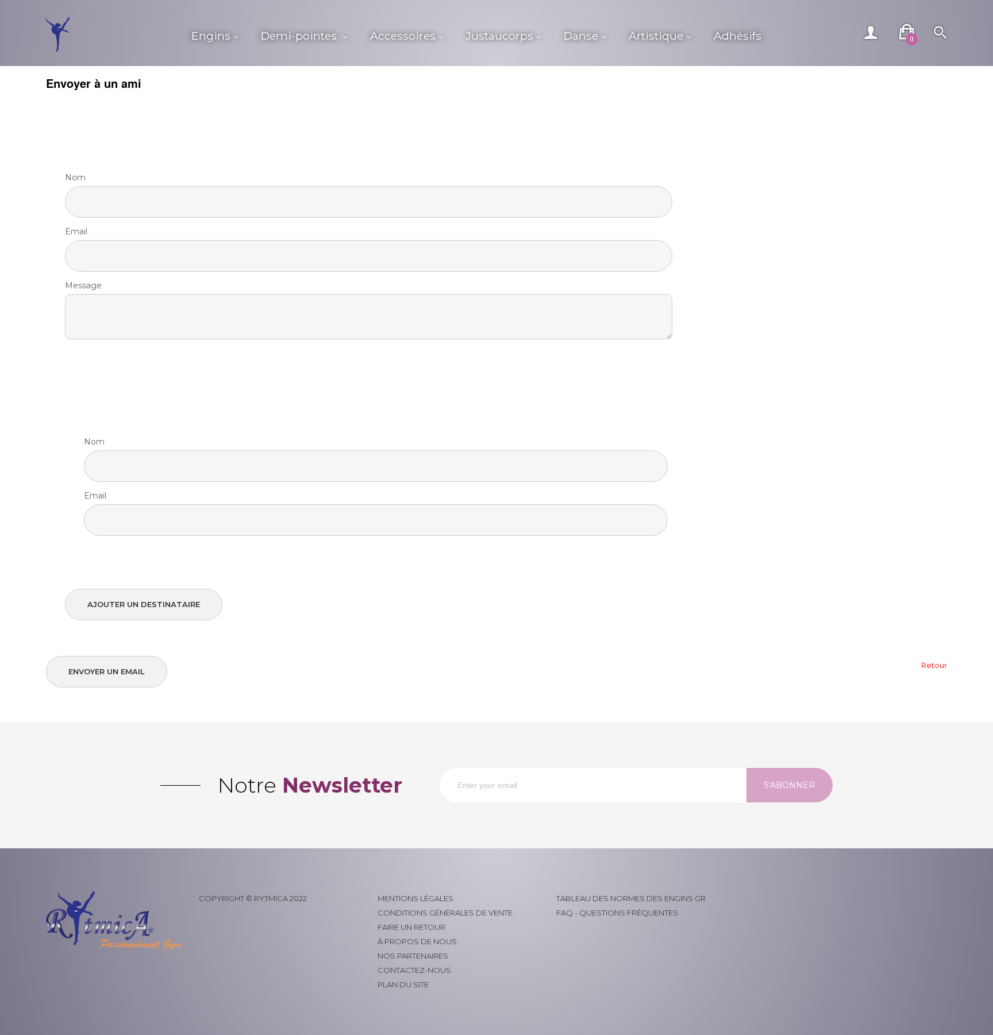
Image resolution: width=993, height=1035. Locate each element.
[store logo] (113, 34)
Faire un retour (411, 927)
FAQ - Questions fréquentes (617, 912)
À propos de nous (417, 941)
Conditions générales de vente (445, 912)
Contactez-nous (414, 970)
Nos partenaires (413, 955)
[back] (934, 665)
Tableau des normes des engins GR (631, 898)
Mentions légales (415, 898)
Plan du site (403, 984)
